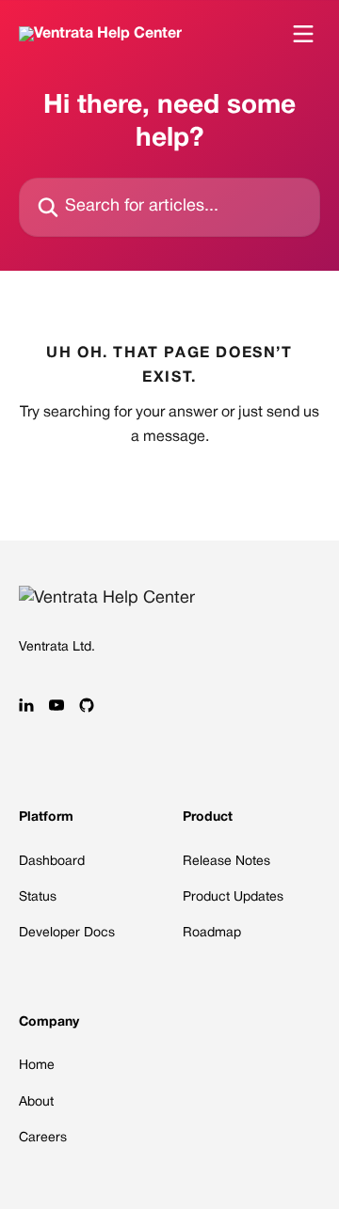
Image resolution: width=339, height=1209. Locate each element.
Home (37, 1066)
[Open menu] (303, 34)
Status (37, 897)
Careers (43, 1138)
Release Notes (226, 862)
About (36, 1102)
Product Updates (233, 897)
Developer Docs (67, 933)
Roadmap (212, 933)
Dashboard (52, 862)
